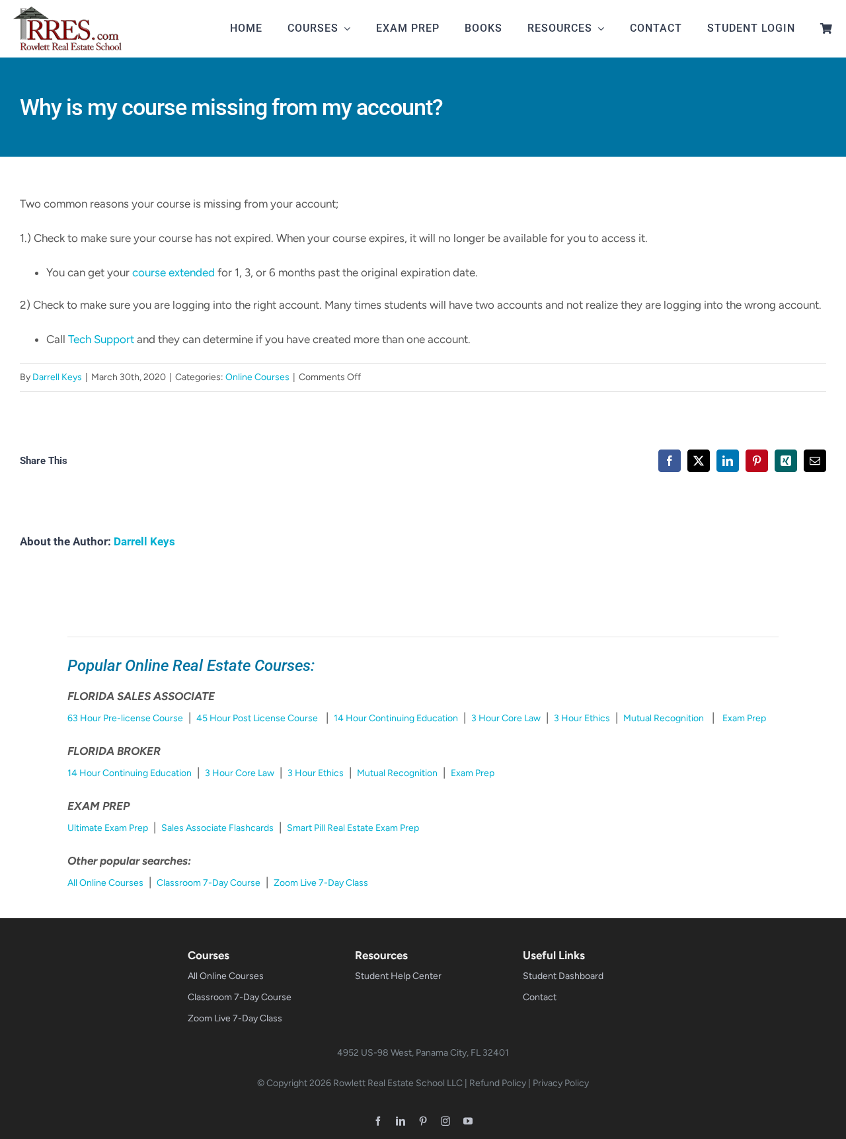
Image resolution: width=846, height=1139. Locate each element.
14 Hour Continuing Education (396, 718)
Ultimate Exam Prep (107, 828)
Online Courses (257, 377)
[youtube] (468, 1121)
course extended (173, 272)
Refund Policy (497, 1083)
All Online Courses (105, 882)
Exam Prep (744, 718)
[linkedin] (400, 1121)
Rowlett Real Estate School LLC (398, 1083)
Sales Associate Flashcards (217, 828)
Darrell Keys (57, 377)
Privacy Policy (561, 1083)
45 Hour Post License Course (257, 718)
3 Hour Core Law (506, 718)
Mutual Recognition (663, 718)
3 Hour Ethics (582, 718)
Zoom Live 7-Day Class (321, 882)
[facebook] (378, 1121)
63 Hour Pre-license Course (125, 718)
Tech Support (101, 339)
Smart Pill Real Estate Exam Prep (353, 828)
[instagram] (445, 1121)
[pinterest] (423, 1121)
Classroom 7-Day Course (208, 882)
